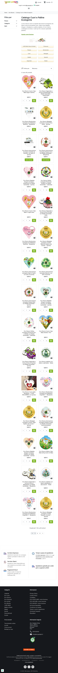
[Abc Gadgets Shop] (11, 2)
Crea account (8, 627)
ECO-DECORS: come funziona (38, 601)
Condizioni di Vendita (35, 607)
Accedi (6, 625)
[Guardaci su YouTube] (32, 666)
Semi (5, 26)
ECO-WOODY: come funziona (38, 603)
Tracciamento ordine (9, 623)
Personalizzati (8, 613)
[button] (38, 2)
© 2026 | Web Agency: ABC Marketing (29, 671)
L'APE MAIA (7, 605)
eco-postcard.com (26, 660)
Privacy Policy (33, 593)
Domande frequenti (35, 611)
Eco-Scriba (7, 601)
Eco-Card (7, 595)
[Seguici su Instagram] (29, 666)
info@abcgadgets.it (38, 634)
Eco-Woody (7, 603)
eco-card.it (41, 660)
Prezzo (6, 21)
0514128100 (36, 631)
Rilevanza (42, 68)
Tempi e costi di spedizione (37, 609)
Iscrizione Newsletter (35, 605)
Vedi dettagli (29, 160)
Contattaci (32, 597)
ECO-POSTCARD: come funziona (39, 599)
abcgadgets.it (17, 660)
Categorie (7, 23)
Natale (6, 609)
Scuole (6, 615)
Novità (6, 611)
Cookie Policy (33, 595)
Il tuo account (8, 619)
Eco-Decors (7, 597)
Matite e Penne (8, 607)
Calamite (6, 593)
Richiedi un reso (8, 629)
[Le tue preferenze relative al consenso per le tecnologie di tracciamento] (2, 670)
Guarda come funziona (27, 34)
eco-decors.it (34, 660)
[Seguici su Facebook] (25, 666)
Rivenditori (33, 613)
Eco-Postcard (8, 599)
